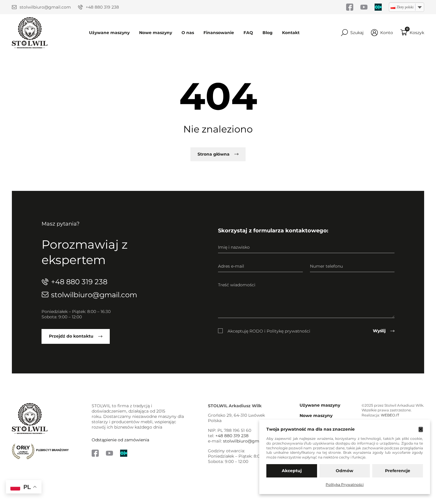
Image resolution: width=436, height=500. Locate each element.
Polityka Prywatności (345, 484)
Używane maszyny (109, 32)
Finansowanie (218, 32)
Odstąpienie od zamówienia (120, 440)
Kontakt (291, 32)
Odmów (344, 470)
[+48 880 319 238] (80, 7)
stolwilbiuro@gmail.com (45, 7)
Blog (267, 32)
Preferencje (397, 470)
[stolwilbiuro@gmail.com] (14, 7)
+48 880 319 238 (102, 7)
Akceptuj (292, 470)
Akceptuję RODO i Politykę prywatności (268, 331)
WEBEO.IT (390, 415)
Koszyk (417, 32)
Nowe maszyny (155, 32)
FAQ (248, 32)
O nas (188, 32)
